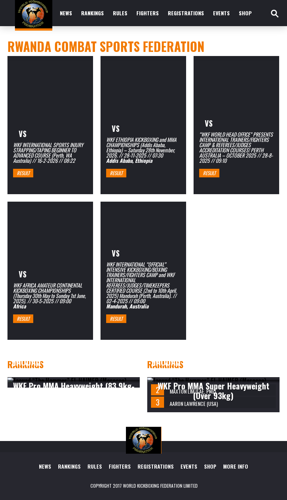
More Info (235, 466)
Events (221, 13)
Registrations (186, 13)
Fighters (147, 13)
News (66, 13)
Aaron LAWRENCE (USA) (194, 403)
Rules (120, 13)
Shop (245, 13)
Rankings (92, 13)
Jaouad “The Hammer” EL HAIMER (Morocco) (61, 366)
